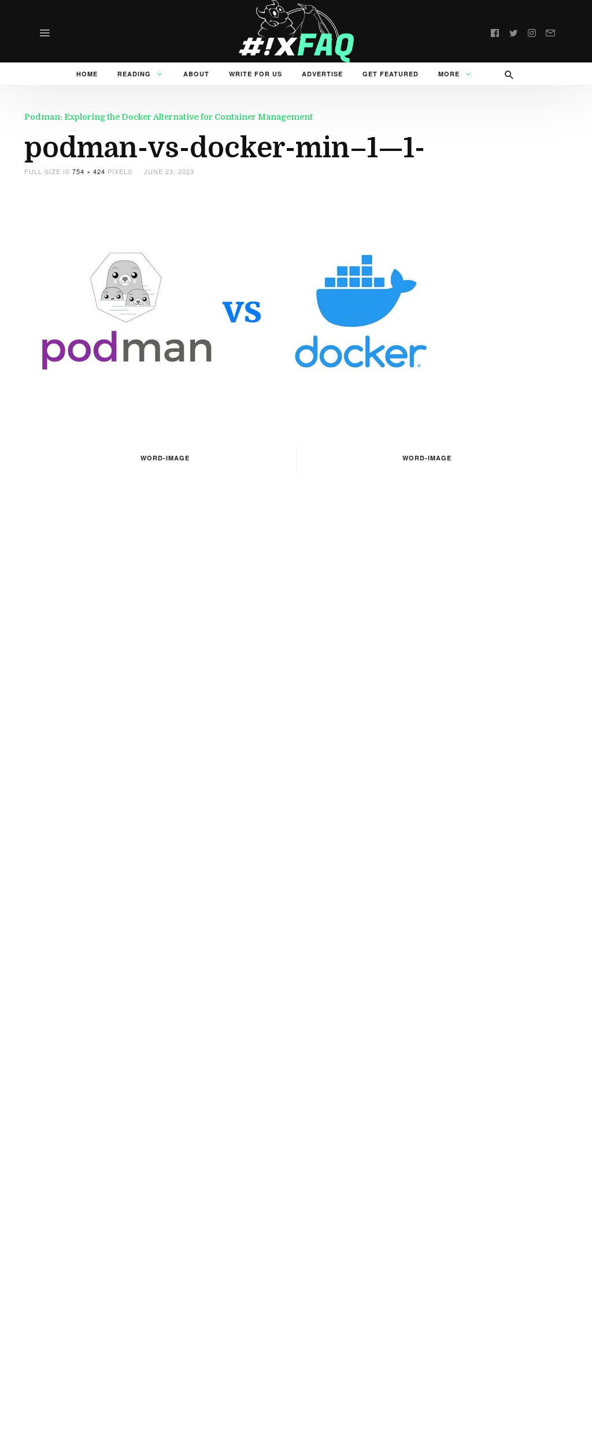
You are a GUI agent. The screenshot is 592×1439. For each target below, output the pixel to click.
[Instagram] (532, 31)
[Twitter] (513, 31)
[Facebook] (495, 31)
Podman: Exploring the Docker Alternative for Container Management (168, 116)
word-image (165, 457)
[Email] (550, 31)
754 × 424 (88, 171)
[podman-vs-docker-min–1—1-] (242, 309)
